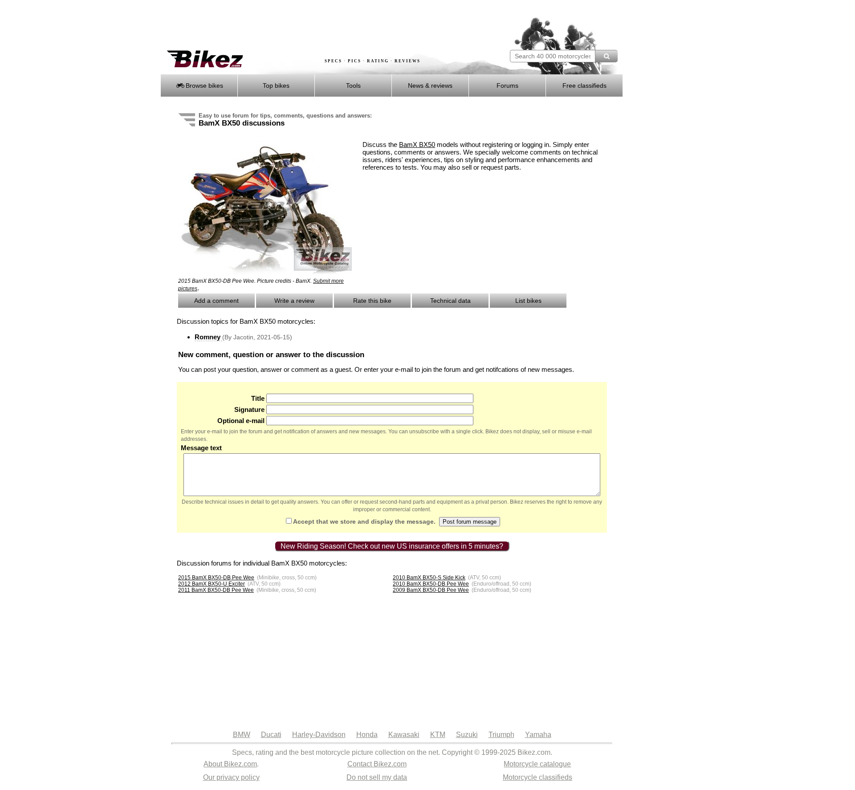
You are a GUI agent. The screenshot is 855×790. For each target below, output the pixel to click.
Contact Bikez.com (377, 764)
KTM (437, 734)
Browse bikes (203, 85)
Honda (367, 734)
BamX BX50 (417, 144)
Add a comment (216, 300)
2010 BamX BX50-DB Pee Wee (431, 584)
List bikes (528, 300)
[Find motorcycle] (606, 56)
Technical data (450, 300)
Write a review (294, 300)
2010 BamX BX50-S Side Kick (429, 577)
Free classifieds (584, 85)
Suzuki (467, 734)
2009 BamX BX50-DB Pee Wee (431, 590)
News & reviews (430, 85)
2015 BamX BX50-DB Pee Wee (216, 577)
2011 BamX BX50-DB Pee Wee (216, 590)
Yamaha (538, 734)
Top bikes (276, 85)
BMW (241, 734)
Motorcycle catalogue (537, 764)
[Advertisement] (322, 25)
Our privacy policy (231, 777)
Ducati (271, 734)
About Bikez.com (230, 764)
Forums (507, 85)
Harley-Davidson (319, 734)
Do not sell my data (376, 777)
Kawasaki (403, 734)
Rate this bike (372, 300)
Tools (353, 85)
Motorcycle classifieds (537, 777)
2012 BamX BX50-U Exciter (211, 584)
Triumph (501, 734)
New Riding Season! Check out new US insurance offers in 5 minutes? (392, 546)
